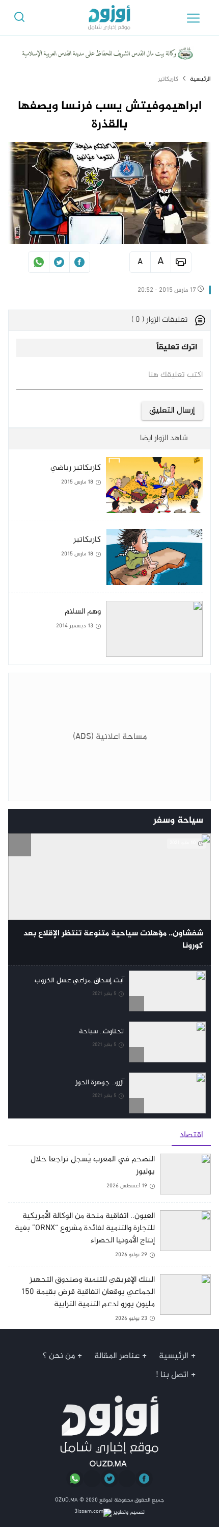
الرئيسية (200, 79)
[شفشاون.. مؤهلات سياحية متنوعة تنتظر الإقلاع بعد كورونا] (109, 899)
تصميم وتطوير (128, 1512)
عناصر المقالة (117, 1356)
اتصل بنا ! (172, 1375)
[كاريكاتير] (106, 561)
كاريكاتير (168, 79)
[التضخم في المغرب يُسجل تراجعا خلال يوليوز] (109, 1178)
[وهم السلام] (106, 629)
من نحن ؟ (59, 1356)
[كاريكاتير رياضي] (106, 489)
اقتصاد (191, 1135)
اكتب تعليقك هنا (175, 375)
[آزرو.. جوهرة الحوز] (109, 1092)
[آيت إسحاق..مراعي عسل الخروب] (109, 990)
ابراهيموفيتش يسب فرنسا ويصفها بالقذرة (110, 115)
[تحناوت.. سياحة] (109, 1041)
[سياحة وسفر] (19, 821)
